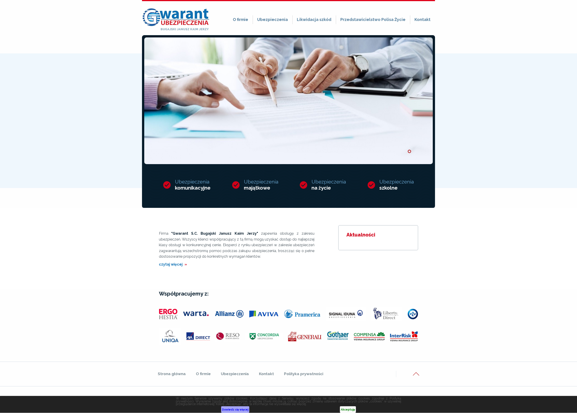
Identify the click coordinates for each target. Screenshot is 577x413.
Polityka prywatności (303, 374)
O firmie (240, 19)
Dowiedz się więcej (235, 409)
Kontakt (422, 19)
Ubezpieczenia (272, 19)
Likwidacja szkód (314, 19)
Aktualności (360, 235)
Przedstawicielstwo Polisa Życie (372, 19)
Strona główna (172, 374)
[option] (288, 100)
